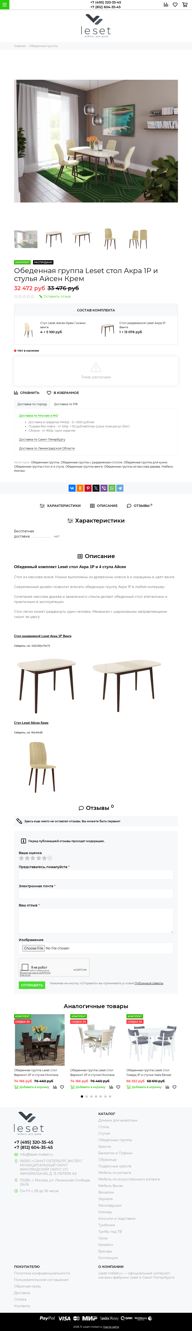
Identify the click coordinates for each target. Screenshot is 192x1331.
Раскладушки (110, 1205)
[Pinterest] (88, 488)
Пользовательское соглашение (41, 1280)
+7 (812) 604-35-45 (105, 7)
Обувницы (107, 1160)
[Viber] (103, 488)
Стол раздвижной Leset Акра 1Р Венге (142, 325)
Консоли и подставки (117, 1218)
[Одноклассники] (80, 488)
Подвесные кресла (114, 1166)
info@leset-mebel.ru (36, 1154)
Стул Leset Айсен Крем (31, 723)
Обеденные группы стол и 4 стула (39, 466)
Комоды (105, 1212)
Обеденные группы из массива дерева (132, 466)
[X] (96, 488)
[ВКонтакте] (72, 488)
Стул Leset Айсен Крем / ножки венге (62, 325)
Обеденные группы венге (84, 466)
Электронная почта (37, 886)
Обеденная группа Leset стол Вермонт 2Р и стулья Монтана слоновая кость (92, 1072)
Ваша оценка (30, 853)
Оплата (20, 1299)
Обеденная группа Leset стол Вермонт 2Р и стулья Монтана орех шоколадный (36, 1072)
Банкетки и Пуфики (115, 1153)
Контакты (22, 1306)
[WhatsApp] (111, 488)
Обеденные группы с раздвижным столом (91, 462)
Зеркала (105, 1199)
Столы (103, 1127)
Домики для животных (117, 1120)
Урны (103, 1238)
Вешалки (106, 1192)
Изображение (31, 940)
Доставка (22, 1293)
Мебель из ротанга (114, 1173)
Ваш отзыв (29, 905)
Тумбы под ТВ (110, 1232)
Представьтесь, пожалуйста (44, 867)
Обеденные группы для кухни (145, 462)
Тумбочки (106, 1225)
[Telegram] (119, 488)
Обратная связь (27, 1286)
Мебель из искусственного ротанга (129, 1179)
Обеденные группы (45, 462)
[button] (82, 1096)
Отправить (32, 985)
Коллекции (108, 1258)
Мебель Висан (110, 1186)
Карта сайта (111, 1326)
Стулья (104, 1133)
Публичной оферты (149, 983)
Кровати (105, 1245)
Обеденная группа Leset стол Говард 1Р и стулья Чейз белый (148, 1072)
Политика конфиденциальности (42, 1273)
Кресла (104, 1146)
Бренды (105, 1251)
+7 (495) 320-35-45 (105, 2)
